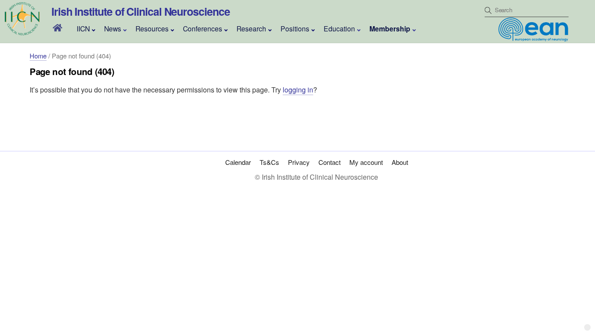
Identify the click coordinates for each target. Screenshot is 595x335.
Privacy (299, 162)
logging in (298, 90)
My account (366, 162)
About (400, 162)
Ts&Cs (269, 162)
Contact (329, 162)
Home (38, 55)
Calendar (238, 162)
